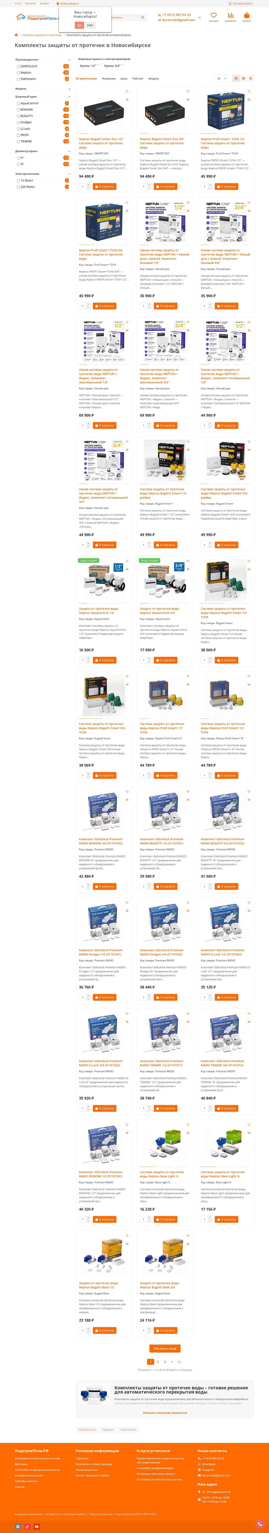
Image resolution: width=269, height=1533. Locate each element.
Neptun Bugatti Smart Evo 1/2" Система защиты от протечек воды (101, 143)
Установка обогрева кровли (156, 1474)
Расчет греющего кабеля (92, 1475)
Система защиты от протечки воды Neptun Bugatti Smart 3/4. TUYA (102, 728)
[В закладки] (127, 91)
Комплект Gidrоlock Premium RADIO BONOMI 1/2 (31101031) (101, 1174)
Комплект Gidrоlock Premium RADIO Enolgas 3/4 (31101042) (161, 952)
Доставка (21, 1464)
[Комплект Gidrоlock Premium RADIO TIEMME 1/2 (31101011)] (165, 1033)
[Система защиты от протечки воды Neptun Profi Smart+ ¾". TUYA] (226, 695)
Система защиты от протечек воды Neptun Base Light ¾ (223, 1174)
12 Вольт (27, 180)
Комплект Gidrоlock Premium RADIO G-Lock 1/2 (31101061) (222, 952)
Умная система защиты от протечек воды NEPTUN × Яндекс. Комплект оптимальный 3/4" (103, 495)
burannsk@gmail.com (178, 20)
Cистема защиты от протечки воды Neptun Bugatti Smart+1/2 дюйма (163, 493)
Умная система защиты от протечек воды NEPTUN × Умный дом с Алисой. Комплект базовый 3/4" (225, 256)
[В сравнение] (127, 99)
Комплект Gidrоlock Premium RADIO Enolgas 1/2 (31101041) (100, 952)
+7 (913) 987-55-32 (176, 15)
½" (22, 158)
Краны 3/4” (112, 66)
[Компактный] (250, 78)
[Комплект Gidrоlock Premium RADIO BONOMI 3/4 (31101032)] (104, 811)
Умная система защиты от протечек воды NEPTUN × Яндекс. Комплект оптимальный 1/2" (225, 376)
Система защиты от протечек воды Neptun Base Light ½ (162, 1174)
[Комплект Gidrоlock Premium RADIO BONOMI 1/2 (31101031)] (104, 1144)
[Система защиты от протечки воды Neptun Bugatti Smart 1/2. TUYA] (226, 580)
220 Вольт (28, 187)
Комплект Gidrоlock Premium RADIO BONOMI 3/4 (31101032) (101, 841)
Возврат (44, 3)
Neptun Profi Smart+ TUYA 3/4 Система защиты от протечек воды (101, 254)
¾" (22, 164)
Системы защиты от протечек (42, 35)
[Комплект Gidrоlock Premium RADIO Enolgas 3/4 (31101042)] (165, 922)
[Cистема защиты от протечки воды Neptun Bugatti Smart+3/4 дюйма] (226, 461)
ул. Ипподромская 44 (216, 1492)
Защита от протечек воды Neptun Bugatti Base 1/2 (98, 1285)
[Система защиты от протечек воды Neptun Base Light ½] (165, 1144)
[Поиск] (142, 17)
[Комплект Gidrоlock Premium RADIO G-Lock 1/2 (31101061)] (226, 922)
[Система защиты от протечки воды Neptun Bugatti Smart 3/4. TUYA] (104, 695)
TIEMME (26, 141)
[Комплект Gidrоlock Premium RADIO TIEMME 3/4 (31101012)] (226, 1033)
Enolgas (26, 122)
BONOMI (27, 109)
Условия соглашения (29, 1475)
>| (179, 1362)
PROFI (25, 135)
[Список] (243, 78)
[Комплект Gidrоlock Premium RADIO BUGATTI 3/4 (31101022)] (226, 811)
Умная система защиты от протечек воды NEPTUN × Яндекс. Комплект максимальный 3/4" (159, 376)
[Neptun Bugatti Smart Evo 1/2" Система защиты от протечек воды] (104, 111)
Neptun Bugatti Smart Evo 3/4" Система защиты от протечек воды (162, 143)
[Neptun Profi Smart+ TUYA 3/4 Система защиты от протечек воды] (104, 222)
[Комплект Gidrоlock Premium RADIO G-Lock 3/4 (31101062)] (104, 1033)
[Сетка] (236, 78)
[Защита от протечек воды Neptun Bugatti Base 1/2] (104, 1255)
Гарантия (82, 1458)
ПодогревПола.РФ (32, 1450)
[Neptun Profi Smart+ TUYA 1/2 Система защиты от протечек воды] (226, 111)
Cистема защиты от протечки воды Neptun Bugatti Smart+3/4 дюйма (224, 493)
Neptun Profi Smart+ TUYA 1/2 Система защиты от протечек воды (223, 143)
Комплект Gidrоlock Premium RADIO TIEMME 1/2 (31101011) (161, 1063)
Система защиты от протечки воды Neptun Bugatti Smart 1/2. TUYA (224, 613)
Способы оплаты (26, 1481)
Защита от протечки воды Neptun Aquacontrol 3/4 (159, 611)
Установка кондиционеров (155, 1468)
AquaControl (29, 103)
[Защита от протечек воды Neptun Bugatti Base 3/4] (165, 1255)
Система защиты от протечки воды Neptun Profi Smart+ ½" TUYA (162, 728)
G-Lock (25, 129)
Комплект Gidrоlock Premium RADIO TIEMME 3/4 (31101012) (222, 1063)
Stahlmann (28, 79)
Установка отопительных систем (37, 1458)
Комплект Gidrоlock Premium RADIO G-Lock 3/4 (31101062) (100, 1063)
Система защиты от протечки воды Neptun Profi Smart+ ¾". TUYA (223, 728)
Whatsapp (208, 1464)
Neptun (26, 72)
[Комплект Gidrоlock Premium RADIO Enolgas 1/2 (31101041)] (104, 922)
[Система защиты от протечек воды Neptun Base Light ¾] (226, 1144)
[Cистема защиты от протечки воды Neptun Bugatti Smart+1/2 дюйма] (165, 461)
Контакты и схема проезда (94, 1464)
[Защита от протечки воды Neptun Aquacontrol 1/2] (104, 580)
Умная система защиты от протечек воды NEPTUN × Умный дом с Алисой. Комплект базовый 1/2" (164, 256)
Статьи (20, 1487)
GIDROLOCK (29, 66)
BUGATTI (27, 116)
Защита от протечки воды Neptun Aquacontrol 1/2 (98, 611)
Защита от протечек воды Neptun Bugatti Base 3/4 (159, 1285)
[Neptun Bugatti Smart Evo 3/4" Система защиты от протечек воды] (165, 111)
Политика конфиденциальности (37, 1470)
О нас (18, 3)
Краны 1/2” (88, 66)
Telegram (208, 1470)
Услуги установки (153, 1450)
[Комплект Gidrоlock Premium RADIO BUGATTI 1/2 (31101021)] (165, 811)
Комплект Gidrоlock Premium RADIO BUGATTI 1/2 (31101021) (161, 841)
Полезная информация (97, 1450)
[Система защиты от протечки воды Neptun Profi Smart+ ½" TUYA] (165, 695)
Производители (87, 1470)
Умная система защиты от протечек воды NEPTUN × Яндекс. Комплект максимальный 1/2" (98, 376)
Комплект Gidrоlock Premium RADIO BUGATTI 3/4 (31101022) (222, 841)
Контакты (30, 3)
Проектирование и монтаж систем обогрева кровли (160, 1460)
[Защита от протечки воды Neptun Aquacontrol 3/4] (165, 580)
